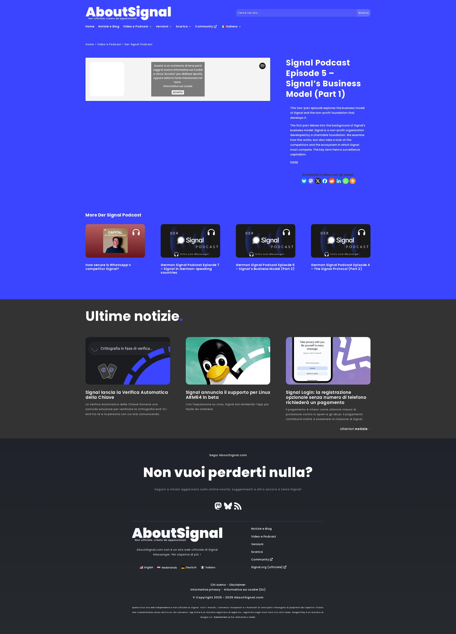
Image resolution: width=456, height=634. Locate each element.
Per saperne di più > (186, 554)
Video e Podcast (135, 26)
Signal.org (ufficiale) (267, 567)
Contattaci (220, 617)
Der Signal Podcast (138, 44)
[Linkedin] (339, 181)
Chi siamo (218, 585)
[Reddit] (332, 181)
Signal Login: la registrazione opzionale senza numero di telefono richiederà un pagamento (326, 397)
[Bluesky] (304, 181)
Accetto (178, 92)
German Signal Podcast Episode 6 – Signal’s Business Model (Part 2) (265, 267)
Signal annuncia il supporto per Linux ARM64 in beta (228, 394)
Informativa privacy (205, 590)
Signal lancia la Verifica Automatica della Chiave (127, 394)
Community (204, 26)
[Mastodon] (311, 181)
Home (90, 26)
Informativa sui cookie (177, 86)
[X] (318, 181)
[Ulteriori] (352, 181)
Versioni (162, 26)
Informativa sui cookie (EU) (245, 590)
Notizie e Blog (108, 26)
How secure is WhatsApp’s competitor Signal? (108, 267)
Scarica (182, 26)
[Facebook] (325, 181)
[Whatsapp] (346, 181)
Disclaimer (237, 585)
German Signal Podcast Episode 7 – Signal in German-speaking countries (190, 269)
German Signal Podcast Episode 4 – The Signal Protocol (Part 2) (340, 267)
